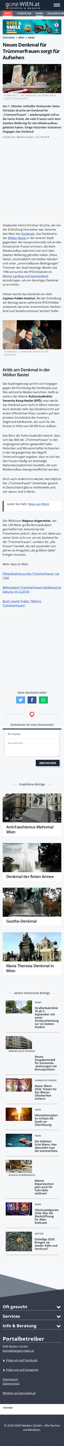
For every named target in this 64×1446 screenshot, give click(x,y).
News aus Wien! (38, 504)
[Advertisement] (32, 179)
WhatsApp (43, 700)
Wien (7, 13)
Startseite (9, 37)
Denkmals (28, 234)
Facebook (32, 700)
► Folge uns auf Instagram (20, 1370)
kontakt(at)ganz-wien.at (18, 1351)
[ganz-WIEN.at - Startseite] (32, 5)
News (39, 13)
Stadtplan (24, 13)
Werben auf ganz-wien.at (19, 1393)
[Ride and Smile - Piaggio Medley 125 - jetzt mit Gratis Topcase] (32, 26)
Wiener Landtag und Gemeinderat (25, 276)
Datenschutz (11, 1383)
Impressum (10, 1379)
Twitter (20, 700)
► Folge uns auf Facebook (20, 1360)
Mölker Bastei (17, 238)
